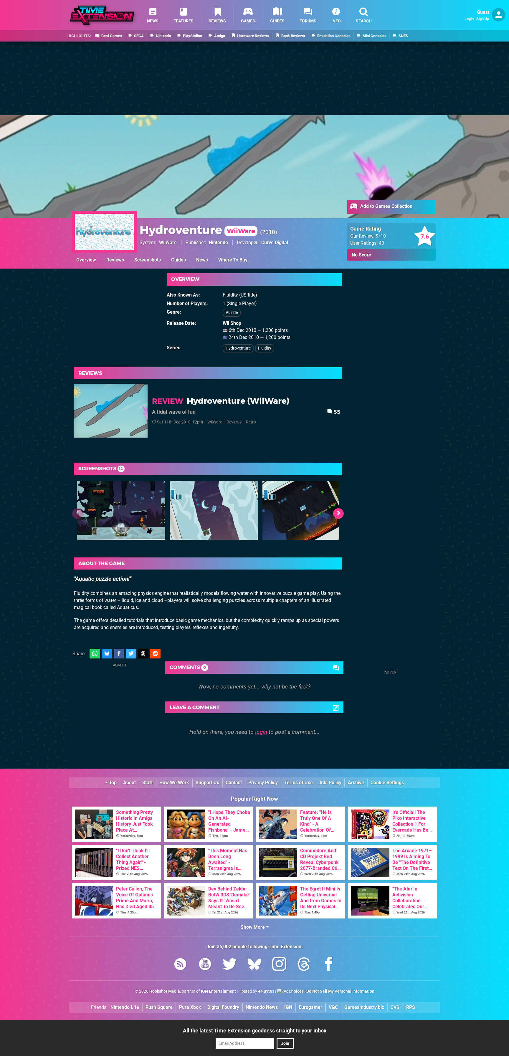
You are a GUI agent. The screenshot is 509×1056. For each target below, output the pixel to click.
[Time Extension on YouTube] (205, 965)
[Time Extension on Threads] (304, 965)
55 (336, 411)
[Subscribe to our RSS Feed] (180, 965)
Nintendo (218, 242)
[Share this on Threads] (143, 653)
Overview (86, 260)
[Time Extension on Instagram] (279, 965)
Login (469, 18)
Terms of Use (298, 782)
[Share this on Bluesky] (107, 653)
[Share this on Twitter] (131, 653)
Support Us (207, 782)
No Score (361, 255)
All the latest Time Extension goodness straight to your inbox (254, 1030)
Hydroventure (197, 230)
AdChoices (293, 991)
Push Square (159, 1007)
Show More (253, 927)
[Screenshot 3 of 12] (306, 510)
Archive (356, 782)
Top (112, 782)
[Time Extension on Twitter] (230, 965)
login (261, 732)
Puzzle (232, 312)
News (202, 260)
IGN (288, 1007)
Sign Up (482, 18)
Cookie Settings (387, 782)
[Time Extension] (102, 15)
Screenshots (147, 260)
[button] (338, 513)
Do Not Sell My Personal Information (340, 991)
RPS (410, 1007)
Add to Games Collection (385, 206)
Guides (178, 260)
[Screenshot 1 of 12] (121, 510)
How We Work (174, 782)
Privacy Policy (263, 782)
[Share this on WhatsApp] (95, 653)
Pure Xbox (190, 1007)
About (129, 782)
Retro (251, 422)
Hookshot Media (164, 991)
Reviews (115, 260)
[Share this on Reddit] (155, 653)
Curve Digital (274, 242)
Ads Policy (330, 782)
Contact (234, 782)
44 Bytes (266, 991)
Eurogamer (310, 1007)
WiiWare (168, 242)
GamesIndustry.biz (364, 1007)
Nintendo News (262, 1007)
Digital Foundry (223, 1007)
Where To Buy (232, 260)
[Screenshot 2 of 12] (214, 510)
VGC (333, 1007)
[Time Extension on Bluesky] (254, 965)
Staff (147, 782)
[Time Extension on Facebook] (329, 965)
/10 (381, 236)
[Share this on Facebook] (119, 653)
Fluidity (264, 348)
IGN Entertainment (218, 991)
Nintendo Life (124, 1007)
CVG (395, 1007)
